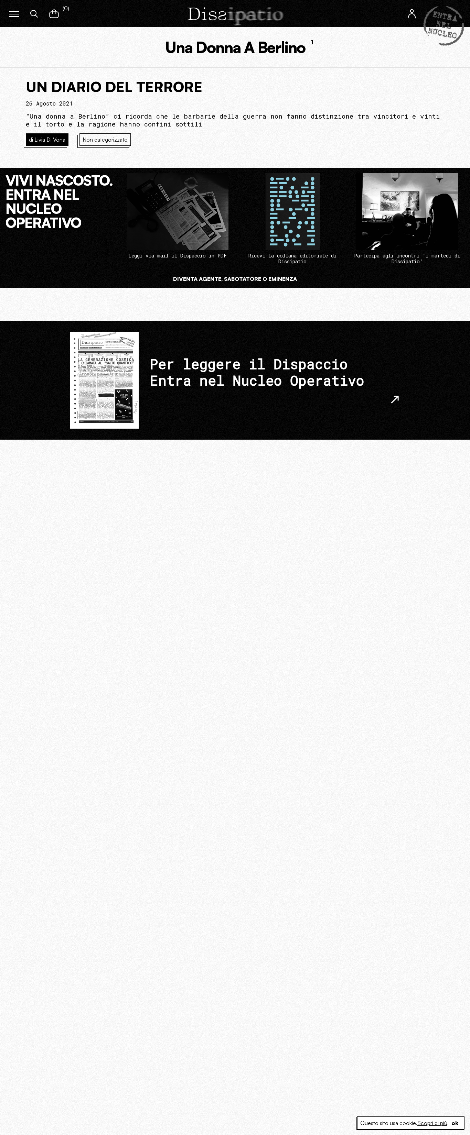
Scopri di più (432, 1123)
